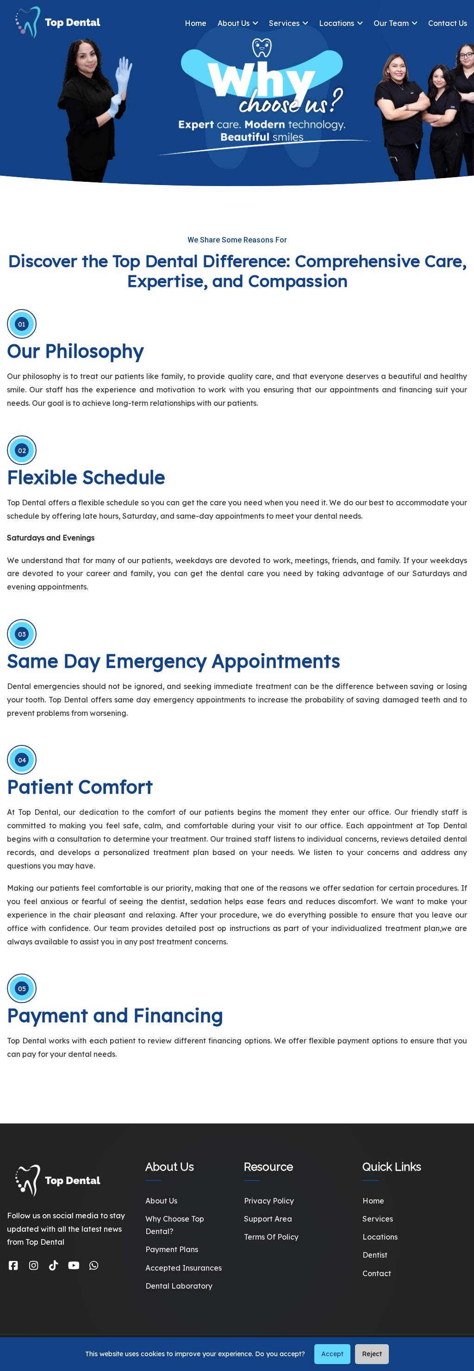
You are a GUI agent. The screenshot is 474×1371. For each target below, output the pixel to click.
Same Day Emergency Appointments (173, 660)
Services (284, 23)
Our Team (391, 23)
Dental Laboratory (178, 1285)
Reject (372, 1354)
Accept (332, 1354)
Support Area (268, 1218)
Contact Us (447, 23)
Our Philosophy (75, 350)
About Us (233, 23)
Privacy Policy (269, 1200)
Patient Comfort (80, 786)
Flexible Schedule (86, 477)
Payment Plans (171, 1249)
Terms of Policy (271, 1236)
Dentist (374, 1254)
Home (195, 23)
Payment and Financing (115, 1015)
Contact (376, 1273)
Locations (336, 23)
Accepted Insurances (183, 1267)
